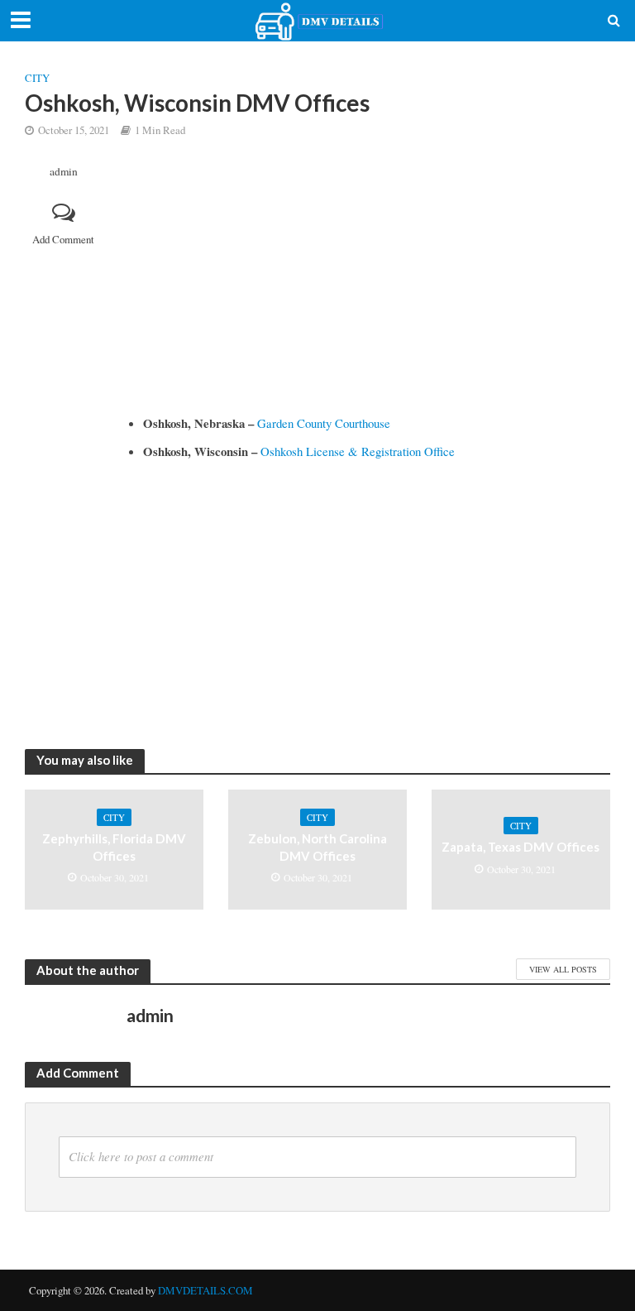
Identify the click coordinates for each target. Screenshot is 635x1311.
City (37, 77)
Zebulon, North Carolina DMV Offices (317, 847)
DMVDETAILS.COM (205, 1290)
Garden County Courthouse (323, 423)
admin (64, 172)
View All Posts (563, 969)
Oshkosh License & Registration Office (357, 451)
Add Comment (63, 239)
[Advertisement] (368, 289)
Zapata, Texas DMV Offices (520, 846)
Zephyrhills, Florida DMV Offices (114, 847)
